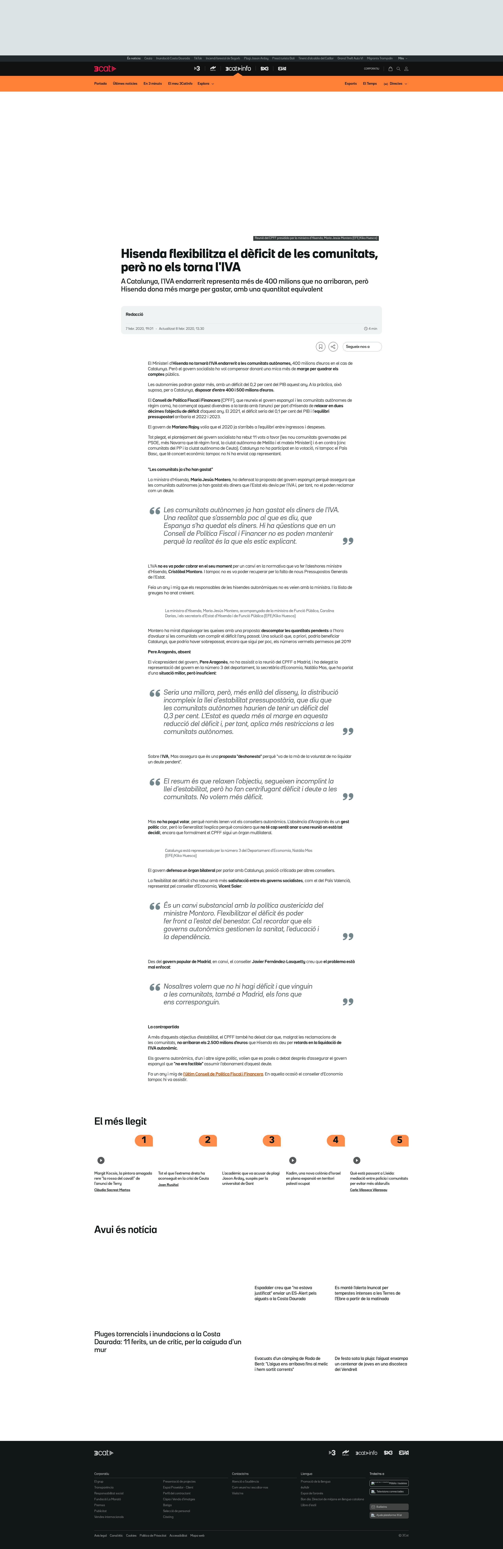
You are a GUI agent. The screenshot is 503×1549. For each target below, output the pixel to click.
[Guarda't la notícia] (320, 346)
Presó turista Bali (283, 58)
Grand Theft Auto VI (350, 58)
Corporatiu (371, 69)
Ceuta (148, 58)
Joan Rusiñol (168, 1185)
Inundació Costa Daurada (173, 58)
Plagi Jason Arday (256, 58)
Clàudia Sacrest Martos (112, 1190)
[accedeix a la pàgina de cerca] (398, 68)
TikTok (198, 58)
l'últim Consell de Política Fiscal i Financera (223, 1074)
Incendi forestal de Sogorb (223, 58)
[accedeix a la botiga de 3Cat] (391, 68)
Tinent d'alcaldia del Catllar (316, 58)
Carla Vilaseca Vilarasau (368, 1190)
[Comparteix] (333, 346)
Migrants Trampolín (380, 58)
